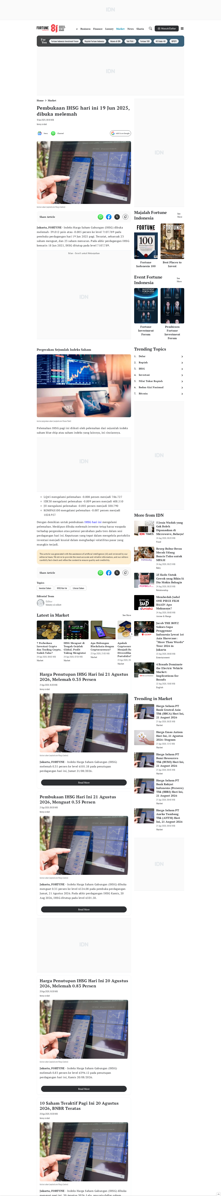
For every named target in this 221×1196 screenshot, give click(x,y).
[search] (150, 28)
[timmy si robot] (40, 603)
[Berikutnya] (132, 634)
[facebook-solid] (109, 217)
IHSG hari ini (93, 522)
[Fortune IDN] (51, 28)
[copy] (125, 217)
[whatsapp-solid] (100, 217)
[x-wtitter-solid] (117, 217)
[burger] (182, 28)
